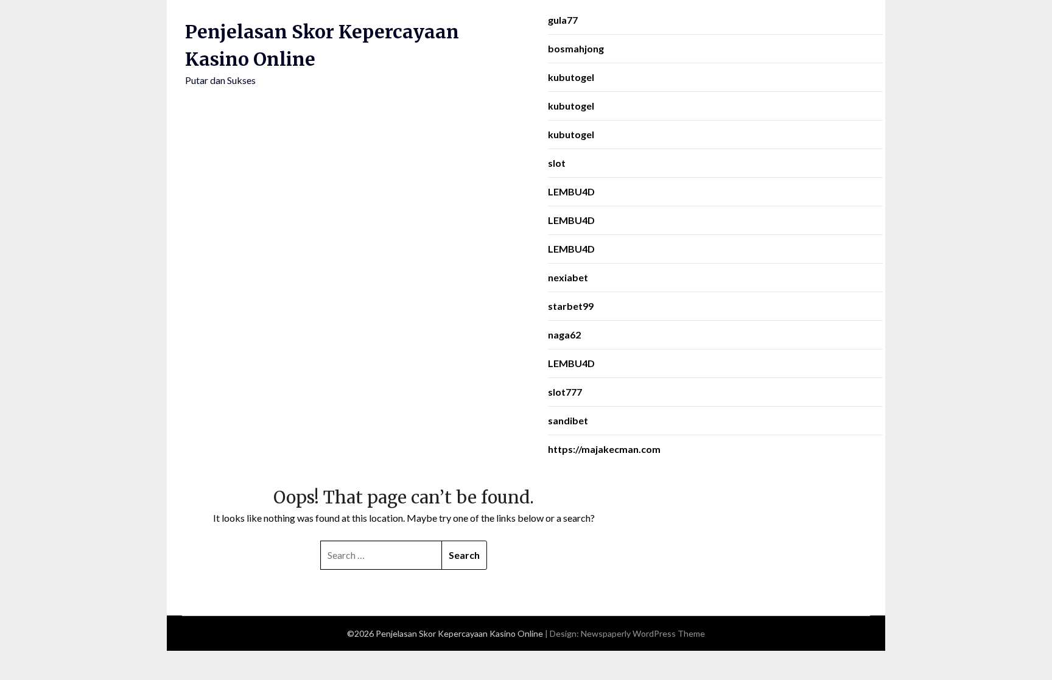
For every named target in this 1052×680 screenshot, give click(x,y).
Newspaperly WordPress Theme (643, 633)
